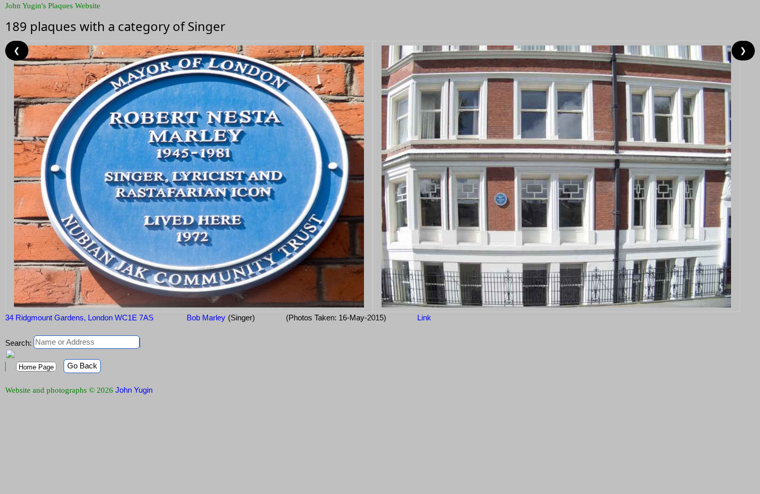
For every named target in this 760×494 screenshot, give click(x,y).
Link (424, 317)
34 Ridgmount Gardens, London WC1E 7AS (79, 317)
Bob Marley (205, 317)
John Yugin (134, 389)
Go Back (82, 365)
